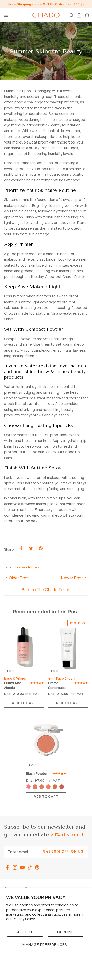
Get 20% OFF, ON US (63, 851)
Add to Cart (24, 703)
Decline (65, 931)
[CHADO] (46, 15)
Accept (25, 931)
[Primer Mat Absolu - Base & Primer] (24, 647)
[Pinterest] (37, 867)
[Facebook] (7, 867)
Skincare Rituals (26, 567)
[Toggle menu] (5, 15)
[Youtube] (22, 867)
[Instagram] (15, 867)
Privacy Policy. (24, 918)
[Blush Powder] (46, 741)
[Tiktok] (29, 867)
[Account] (79, 15)
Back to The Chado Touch (46, 589)
